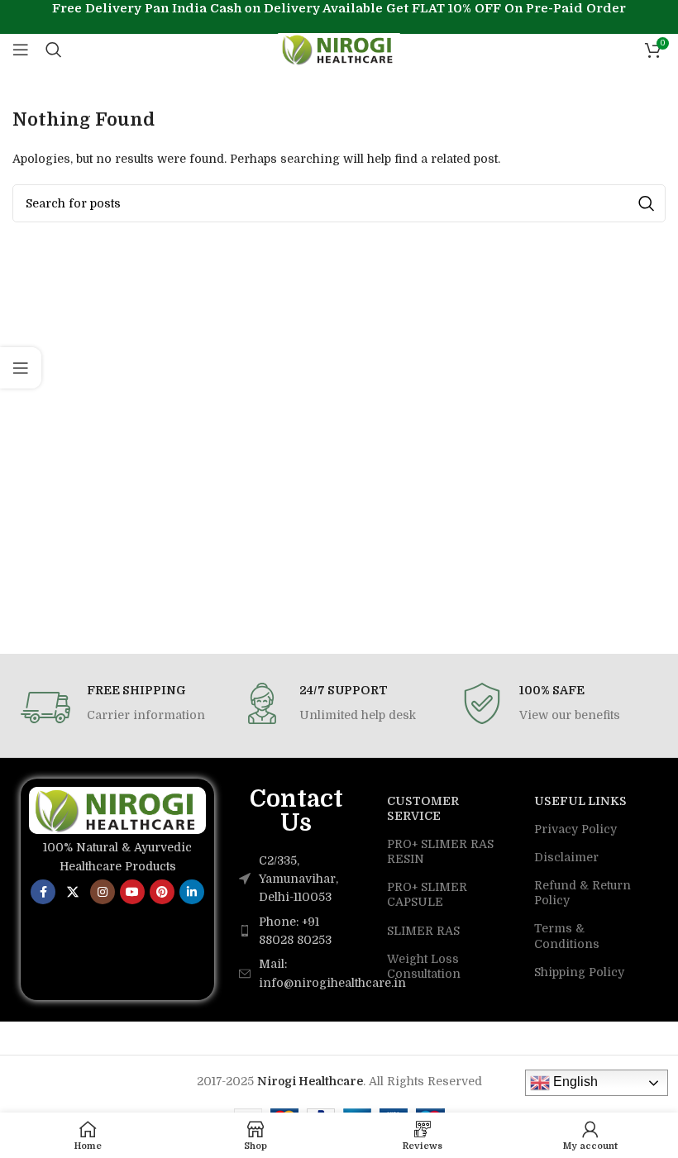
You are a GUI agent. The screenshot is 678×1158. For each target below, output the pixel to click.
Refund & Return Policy (582, 893)
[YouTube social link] (132, 891)
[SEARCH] (647, 203)
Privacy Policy (575, 829)
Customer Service (423, 808)
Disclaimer (566, 857)
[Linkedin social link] (191, 891)
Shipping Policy (579, 972)
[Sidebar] (20, 367)
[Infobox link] (119, 707)
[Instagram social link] (102, 891)
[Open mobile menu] (20, 49)
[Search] (53, 49)
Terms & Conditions (566, 936)
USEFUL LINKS (580, 801)
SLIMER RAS (423, 930)
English (574, 1082)
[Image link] (117, 809)
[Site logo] (339, 48)
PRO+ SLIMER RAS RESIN (440, 851)
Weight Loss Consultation (424, 966)
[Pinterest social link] (162, 891)
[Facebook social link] (43, 891)
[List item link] (296, 931)
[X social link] (72, 891)
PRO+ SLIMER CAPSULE (427, 894)
